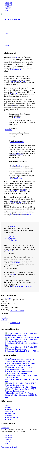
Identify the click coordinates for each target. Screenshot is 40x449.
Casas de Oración (11, 417)
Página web (13, 240)
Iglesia (7, 405)
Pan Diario (4, 318)
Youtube (12, 236)
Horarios (8, 407)
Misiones (8, 415)
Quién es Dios (10, 413)
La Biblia (4, 320)
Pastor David (9, 411)
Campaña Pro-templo (12, 409)
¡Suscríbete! (5, 428)
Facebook (12, 238)
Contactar (8, 419)
